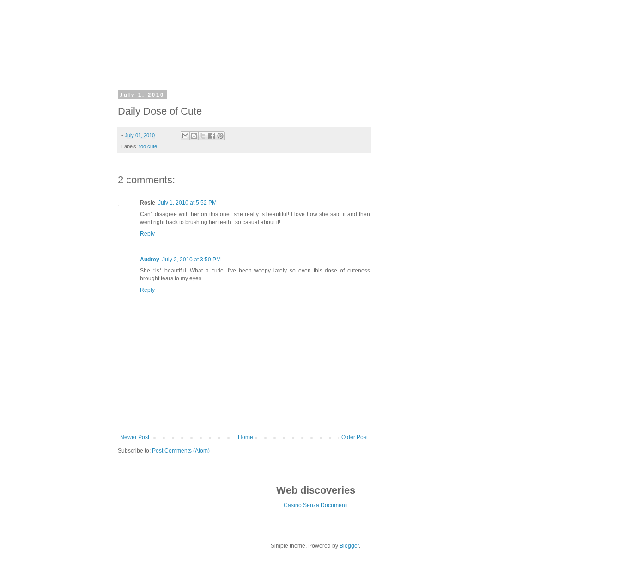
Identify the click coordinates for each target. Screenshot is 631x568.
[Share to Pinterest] (220, 135)
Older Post (354, 437)
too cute (148, 146)
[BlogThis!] (194, 135)
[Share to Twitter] (202, 135)
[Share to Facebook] (211, 135)
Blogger (349, 546)
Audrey (149, 259)
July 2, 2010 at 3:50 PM (191, 259)
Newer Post (134, 437)
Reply (147, 233)
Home (245, 437)
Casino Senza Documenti (316, 505)
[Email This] (185, 135)
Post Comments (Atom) (181, 450)
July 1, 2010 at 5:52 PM (187, 202)
